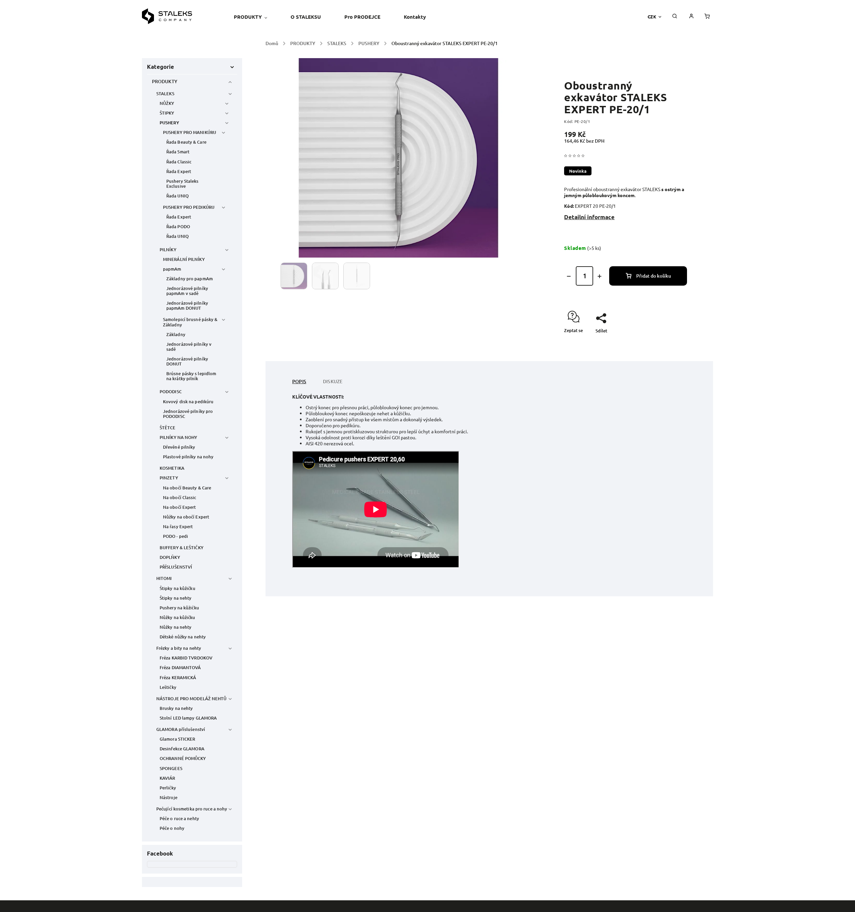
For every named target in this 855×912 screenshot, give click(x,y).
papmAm (172, 269)
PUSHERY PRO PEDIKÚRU (188, 207)
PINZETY (169, 478)
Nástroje (168, 797)
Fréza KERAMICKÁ (178, 677)
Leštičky (168, 687)
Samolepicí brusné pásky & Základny (190, 321)
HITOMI (164, 578)
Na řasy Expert (178, 526)
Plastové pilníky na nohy (188, 457)
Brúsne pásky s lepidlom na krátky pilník (191, 376)
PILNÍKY (168, 250)
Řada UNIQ (177, 196)
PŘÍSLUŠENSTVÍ (176, 567)
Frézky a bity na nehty (178, 648)
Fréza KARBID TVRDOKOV (186, 658)
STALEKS (165, 94)
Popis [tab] (299, 381)
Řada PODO (178, 226)
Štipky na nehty (176, 598)
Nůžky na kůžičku (177, 617)
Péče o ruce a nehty (179, 818)
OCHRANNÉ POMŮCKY (183, 758)
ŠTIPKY (167, 113)
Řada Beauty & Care (186, 142)
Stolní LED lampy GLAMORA (188, 718)
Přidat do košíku (653, 276)
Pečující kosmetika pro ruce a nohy (191, 809)
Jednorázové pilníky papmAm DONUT (187, 305)
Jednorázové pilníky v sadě (188, 346)
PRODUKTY (164, 81)
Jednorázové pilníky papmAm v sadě (187, 290)
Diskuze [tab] (332, 381)
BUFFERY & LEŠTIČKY (181, 548)
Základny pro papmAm (189, 279)
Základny (175, 334)
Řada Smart (177, 152)
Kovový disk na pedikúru (188, 402)
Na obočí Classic (179, 497)
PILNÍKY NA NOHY (178, 437)
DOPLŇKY (170, 557)
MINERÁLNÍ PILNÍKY (184, 259)
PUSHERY (169, 123)
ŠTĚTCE (168, 428)
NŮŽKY (167, 103)
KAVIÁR (167, 778)
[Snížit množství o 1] (569, 276)
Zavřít (666, 342)
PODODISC (171, 392)
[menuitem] (256, 16)
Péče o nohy (172, 828)
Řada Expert (178, 171)
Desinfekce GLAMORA (182, 749)
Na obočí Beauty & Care (187, 488)
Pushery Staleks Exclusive (182, 183)
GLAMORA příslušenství (180, 729)
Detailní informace (589, 216)
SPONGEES (171, 768)
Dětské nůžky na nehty (183, 637)
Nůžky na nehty (175, 627)
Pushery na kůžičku (179, 608)
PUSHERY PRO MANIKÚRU (189, 132)
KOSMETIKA (172, 468)
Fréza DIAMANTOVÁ (180, 667)
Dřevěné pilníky (179, 447)
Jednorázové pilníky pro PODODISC (188, 413)
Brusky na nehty (176, 708)
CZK (652, 16)
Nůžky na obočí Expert (186, 517)
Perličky (168, 788)
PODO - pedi (175, 536)
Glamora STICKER (177, 739)
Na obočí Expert (179, 507)
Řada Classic (178, 162)
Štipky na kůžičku (177, 588)
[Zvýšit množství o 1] (599, 276)
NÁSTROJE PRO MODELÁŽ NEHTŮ (191, 699)
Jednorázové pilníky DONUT (187, 361)
